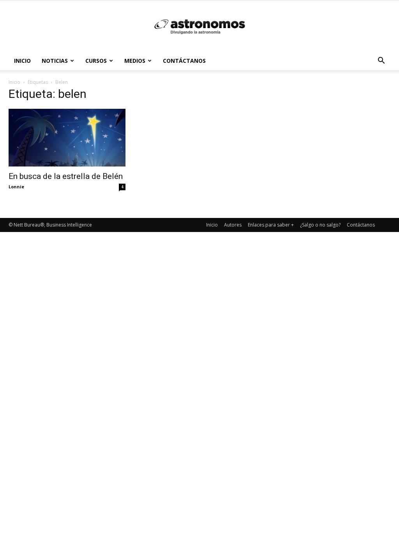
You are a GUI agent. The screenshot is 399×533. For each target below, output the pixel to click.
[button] (381, 61)
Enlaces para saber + (271, 224)
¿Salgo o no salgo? (320, 224)
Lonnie (16, 186)
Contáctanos (184, 60)
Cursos (96, 60)
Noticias (55, 60)
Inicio (22, 60)
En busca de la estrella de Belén (66, 176)
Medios (134, 60)
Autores (233, 224)
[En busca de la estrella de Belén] (67, 137)
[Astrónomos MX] (199, 26)
